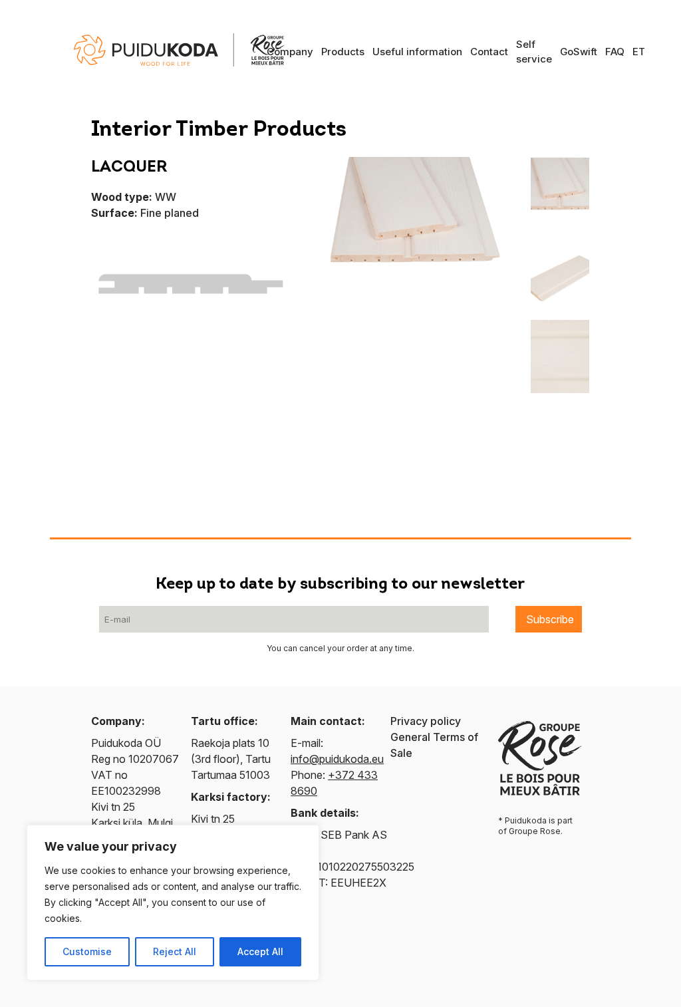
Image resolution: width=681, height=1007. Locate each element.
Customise (87, 951)
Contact (489, 51)
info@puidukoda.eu (337, 759)
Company (290, 51)
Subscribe (550, 619)
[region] (173, 902)
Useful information (417, 51)
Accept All (260, 951)
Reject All (174, 951)
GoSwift (578, 51)
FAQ (614, 51)
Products (342, 51)
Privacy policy (425, 721)
